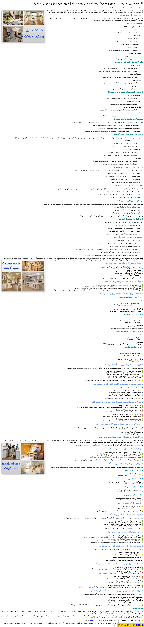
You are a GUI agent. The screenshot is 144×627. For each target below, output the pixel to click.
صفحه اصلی (140, 7)
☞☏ (130, 624)
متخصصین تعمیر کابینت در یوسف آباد (99, 620)
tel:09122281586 (134, 624)
